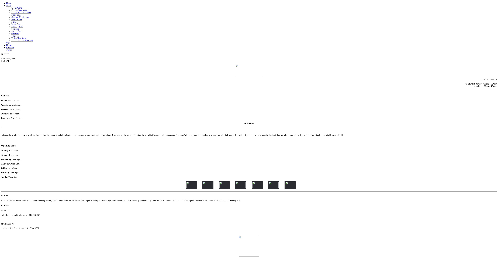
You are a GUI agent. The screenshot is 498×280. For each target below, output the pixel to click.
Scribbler (15, 29)
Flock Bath (15, 15)
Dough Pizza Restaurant (21, 12)
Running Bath (17, 26)
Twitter (9, 50)
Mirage (14, 22)
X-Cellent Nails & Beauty (22, 40)
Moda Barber (16, 19)
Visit (8, 43)
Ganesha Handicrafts (20, 17)
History (9, 45)
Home (8, 3)
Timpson (15, 36)
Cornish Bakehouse (19, 10)
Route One (15, 24)
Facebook (10, 47)
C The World (16, 8)
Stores (8, 5)
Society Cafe (16, 31)
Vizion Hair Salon (18, 38)
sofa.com (15, 33)
